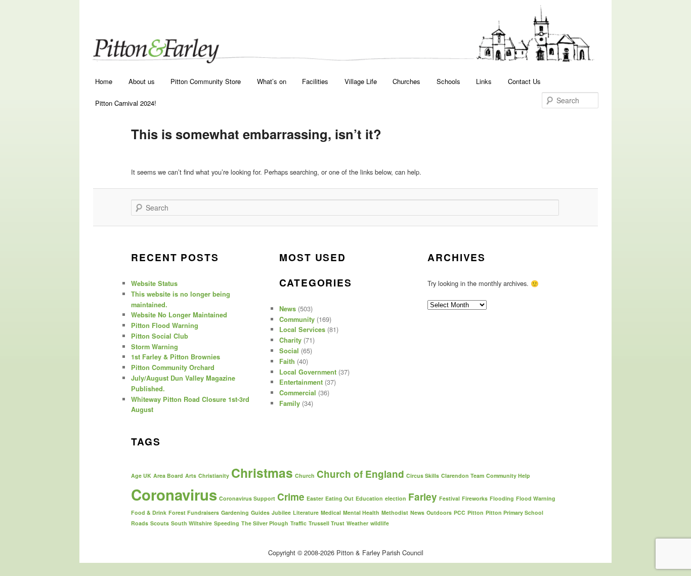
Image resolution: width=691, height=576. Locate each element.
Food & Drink (148, 512)
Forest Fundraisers (193, 512)
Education (369, 498)
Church (305, 475)
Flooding (502, 498)
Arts (190, 475)
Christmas (262, 473)
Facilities (315, 81)
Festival (449, 498)
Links (484, 81)
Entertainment (301, 382)
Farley (422, 497)
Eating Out (339, 498)
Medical (331, 512)
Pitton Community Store (205, 81)
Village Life (360, 81)
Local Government (307, 372)
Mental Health (361, 512)
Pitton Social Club (159, 336)
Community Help (508, 475)
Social (289, 350)
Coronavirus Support (247, 498)
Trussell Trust (326, 523)
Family (289, 403)
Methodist (394, 512)
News (287, 308)
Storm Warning (154, 346)
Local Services (302, 329)
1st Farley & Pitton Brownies (175, 356)
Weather (357, 523)
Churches (406, 81)
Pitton (475, 512)
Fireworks (475, 498)
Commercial (297, 392)
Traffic (298, 523)
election (395, 498)
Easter (315, 498)
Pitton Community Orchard (172, 367)
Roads (139, 523)
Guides (260, 512)
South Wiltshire (191, 523)
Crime (291, 497)
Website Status (154, 283)
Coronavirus (174, 494)
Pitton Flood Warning (164, 325)
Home (103, 81)
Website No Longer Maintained (179, 314)
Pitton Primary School (514, 512)
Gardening (235, 512)
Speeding (226, 523)
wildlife (379, 523)
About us (141, 81)
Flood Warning (535, 498)
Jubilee (281, 512)
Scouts (159, 523)
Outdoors (439, 512)
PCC (459, 512)
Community (297, 319)
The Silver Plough (264, 523)
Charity (290, 340)
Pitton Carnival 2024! (125, 103)
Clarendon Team (462, 475)
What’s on (271, 81)
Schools (448, 81)
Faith (287, 361)
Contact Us (524, 81)
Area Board (168, 475)
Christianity (213, 475)
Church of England (360, 474)
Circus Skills (422, 475)
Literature (306, 512)
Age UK (141, 475)
